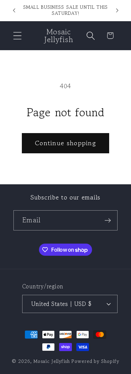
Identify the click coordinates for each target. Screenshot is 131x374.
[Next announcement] (117, 10)
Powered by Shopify (95, 361)
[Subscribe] (107, 220)
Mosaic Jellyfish (52, 361)
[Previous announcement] (14, 10)
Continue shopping (65, 143)
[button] (17, 35)
